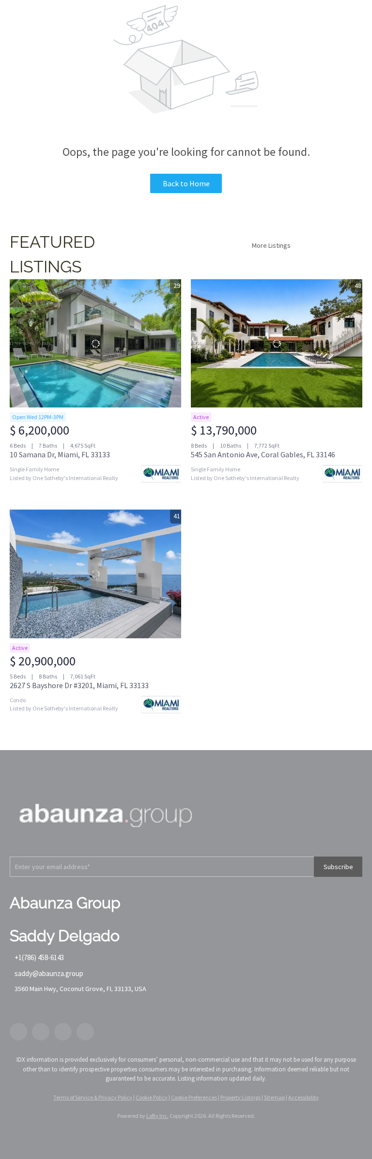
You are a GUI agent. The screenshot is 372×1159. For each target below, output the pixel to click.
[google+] (85, 1031)
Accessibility (303, 1097)
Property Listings (240, 1097)
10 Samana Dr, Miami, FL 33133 (60, 454)
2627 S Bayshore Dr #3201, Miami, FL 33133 (79, 685)
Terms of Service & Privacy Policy (92, 1097)
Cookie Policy (152, 1097)
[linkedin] (40, 1031)
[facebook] (18, 1031)
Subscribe (338, 866)
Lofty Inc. (157, 1115)
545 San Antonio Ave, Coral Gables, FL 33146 (263, 454)
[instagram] (63, 1031)
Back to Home (186, 183)
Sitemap (274, 1097)
